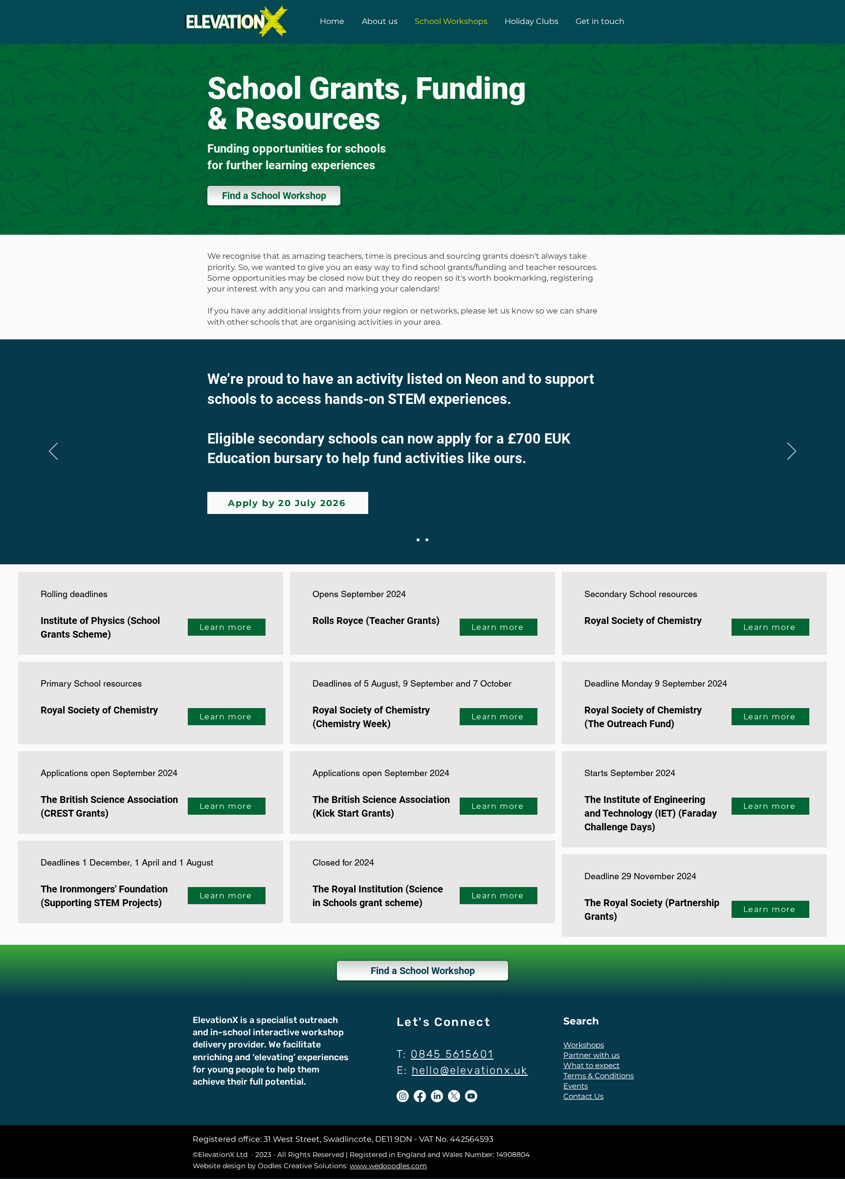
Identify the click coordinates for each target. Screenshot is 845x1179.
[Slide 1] (418, 539)
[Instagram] (403, 1096)
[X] (454, 1096)
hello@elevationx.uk (470, 1070)
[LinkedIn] (437, 1096)
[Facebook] (420, 1096)
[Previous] (53, 452)
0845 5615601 (452, 1054)
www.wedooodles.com (388, 1165)
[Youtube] (471, 1096)
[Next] (791, 452)
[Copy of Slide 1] (426, 539)
